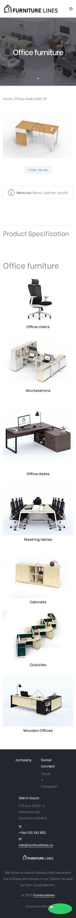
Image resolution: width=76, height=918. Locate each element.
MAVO (46, 906)
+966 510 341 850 (32, 832)
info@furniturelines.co (36, 844)
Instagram (49, 786)
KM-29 (41, 98)
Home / (9, 98)
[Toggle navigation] (71, 8)
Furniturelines (44, 894)
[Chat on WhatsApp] (60, 908)
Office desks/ (25, 98)
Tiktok (45, 773)
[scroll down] (38, 78)
